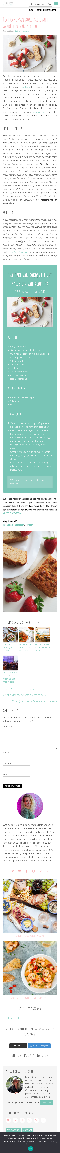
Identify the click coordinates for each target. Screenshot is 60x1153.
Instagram (12, 509)
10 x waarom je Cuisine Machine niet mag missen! (10, 677)
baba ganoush (39, 111)
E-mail (7, 763)
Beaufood (25, 86)
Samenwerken (13, 1130)
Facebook (34, 505)
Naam (7, 752)
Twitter (28, 509)
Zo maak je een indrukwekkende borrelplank (30, 935)
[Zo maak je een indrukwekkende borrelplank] (30, 906)
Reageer (26, 31)
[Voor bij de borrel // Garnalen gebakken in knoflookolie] (30, 968)
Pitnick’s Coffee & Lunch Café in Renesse (42, 647)
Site (5, 774)
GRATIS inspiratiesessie (46, 10)
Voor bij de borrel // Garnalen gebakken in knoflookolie (30, 998)
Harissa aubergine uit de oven (9, 647)
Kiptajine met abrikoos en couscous (25, 647)
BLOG (31, 10)
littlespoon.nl (12, 1018)
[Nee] (56, 1142)
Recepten (14, 689)
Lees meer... (47, 1102)
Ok (30, 1148)
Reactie (7, 726)
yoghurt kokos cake (19, 251)
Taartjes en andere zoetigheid (27, 689)
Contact (27, 1130)
